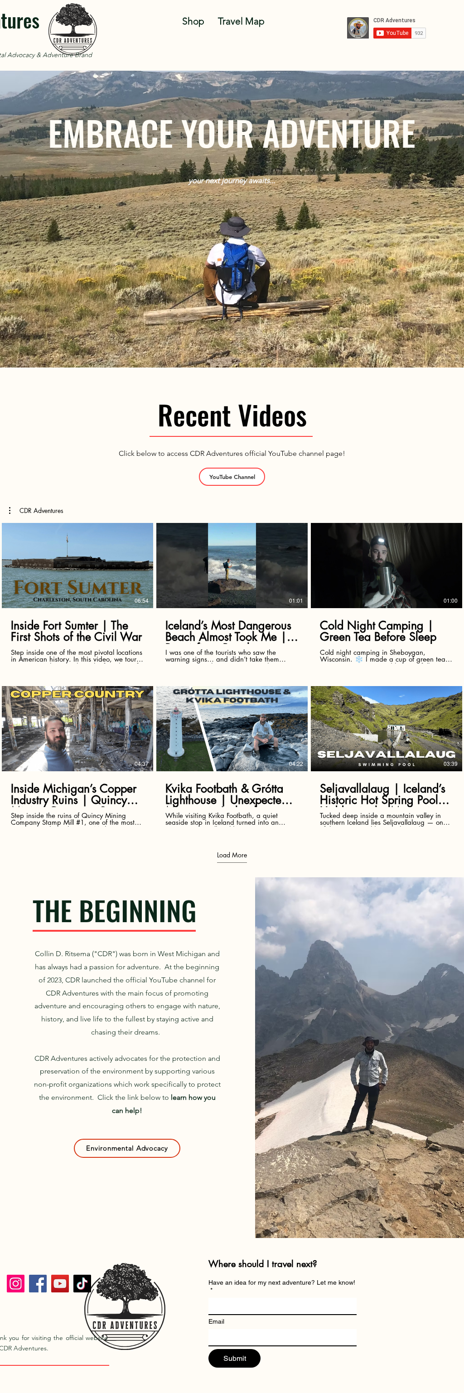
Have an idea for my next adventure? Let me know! (281, 1286)
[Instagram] (15, 1283)
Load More (232, 855)
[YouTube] (60, 1283)
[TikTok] (82, 1283)
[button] (36, 510)
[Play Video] (77, 565)
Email (216, 1321)
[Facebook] (38, 1283)
